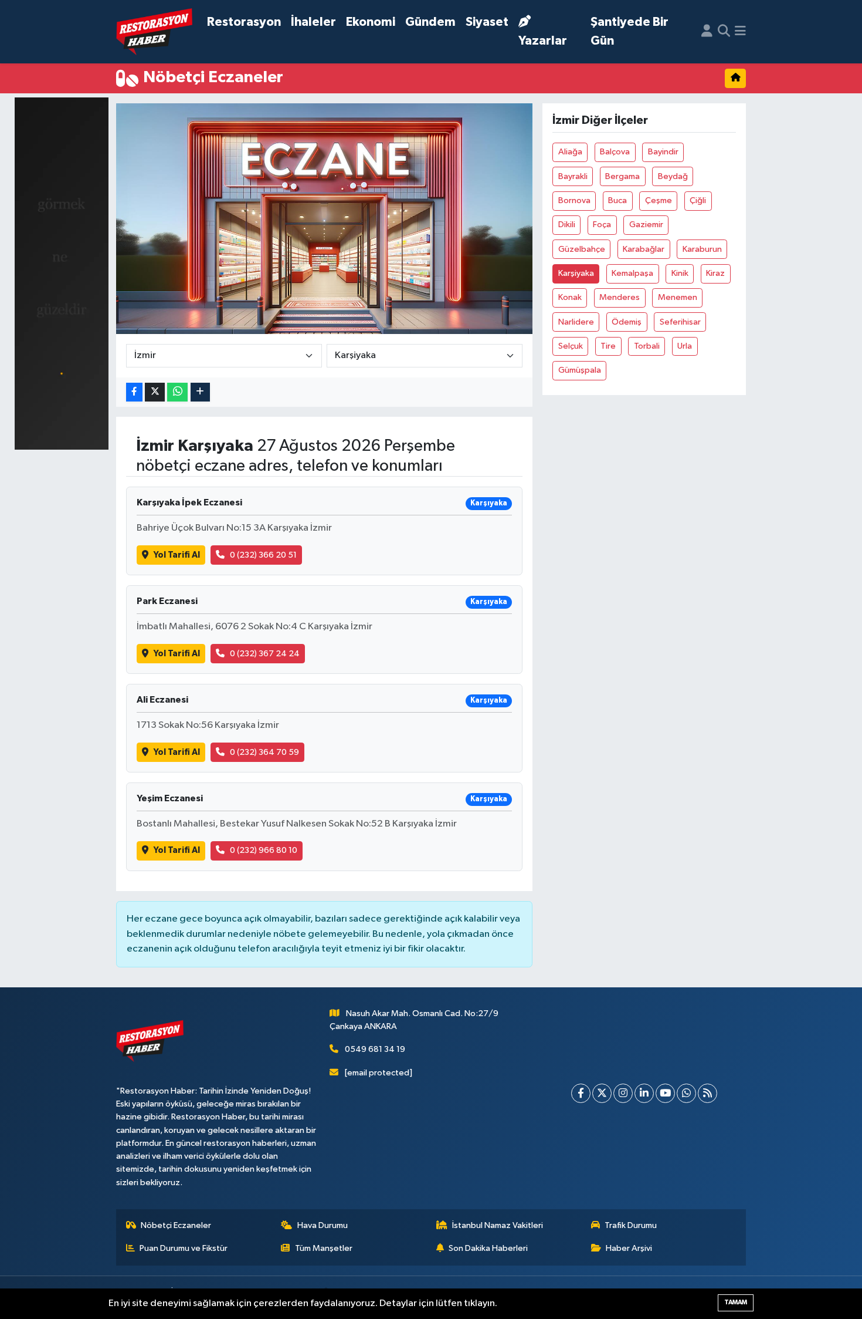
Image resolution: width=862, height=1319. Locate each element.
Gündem (430, 22)
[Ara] (724, 31)
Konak (570, 297)
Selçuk (570, 346)
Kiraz (715, 273)
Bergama (622, 176)
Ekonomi (370, 22)
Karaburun (702, 249)
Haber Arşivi (629, 1248)
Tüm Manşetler (323, 1248)
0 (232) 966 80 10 (263, 850)
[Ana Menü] (740, 31)
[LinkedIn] (644, 1093)
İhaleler (313, 22)
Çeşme (658, 200)
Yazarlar (542, 41)
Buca (617, 200)
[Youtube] (665, 1093)
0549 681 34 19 (375, 1049)
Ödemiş (627, 322)
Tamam (735, 1302)
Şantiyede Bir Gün (629, 31)
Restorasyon (244, 22)
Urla (684, 346)
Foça (602, 224)
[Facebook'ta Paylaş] (134, 392)
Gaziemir (646, 224)
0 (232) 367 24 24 (265, 653)
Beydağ (673, 176)
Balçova (615, 151)
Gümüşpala (579, 370)
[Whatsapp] (686, 1093)
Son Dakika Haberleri (488, 1248)
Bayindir (663, 151)
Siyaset (487, 22)
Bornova (574, 200)
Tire (608, 346)
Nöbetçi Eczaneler (176, 1225)
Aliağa (570, 151)
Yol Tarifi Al (177, 555)
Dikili (566, 224)
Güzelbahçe (581, 249)
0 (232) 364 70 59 (264, 752)
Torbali (647, 346)
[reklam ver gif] (61, 273)
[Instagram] (623, 1093)
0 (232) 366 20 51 (263, 555)
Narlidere (576, 322)
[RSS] (707, 1093)
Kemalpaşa (632, 273)
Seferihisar (680, 322)
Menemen (677, 297)
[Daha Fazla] (200, 392)
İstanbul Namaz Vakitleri (497, 1225)
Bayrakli (573, 176)
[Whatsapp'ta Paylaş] (177, 392)
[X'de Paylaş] (155, 392)
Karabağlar (643, 249)
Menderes (619, 297)
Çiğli (698, 200)
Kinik (679, 273)
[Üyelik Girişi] (706, 31)
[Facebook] (580, 1093)
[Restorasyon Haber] (154, 32)
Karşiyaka (576, 273)
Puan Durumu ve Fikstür (184, 1248)
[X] (602, 1093)
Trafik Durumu (631, 1225)
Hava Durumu (322, 1225)
